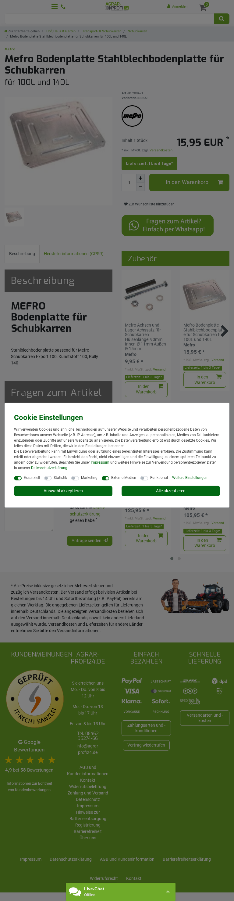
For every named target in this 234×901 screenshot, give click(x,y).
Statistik (60, 478)
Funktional (159, 478)
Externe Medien (123, 478)
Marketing (89, 478)
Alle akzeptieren (171, 490)
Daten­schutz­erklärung (49, 468)
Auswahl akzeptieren (63, 490)
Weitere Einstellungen (189, 478)
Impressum (100, 462)
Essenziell (32, 478)
